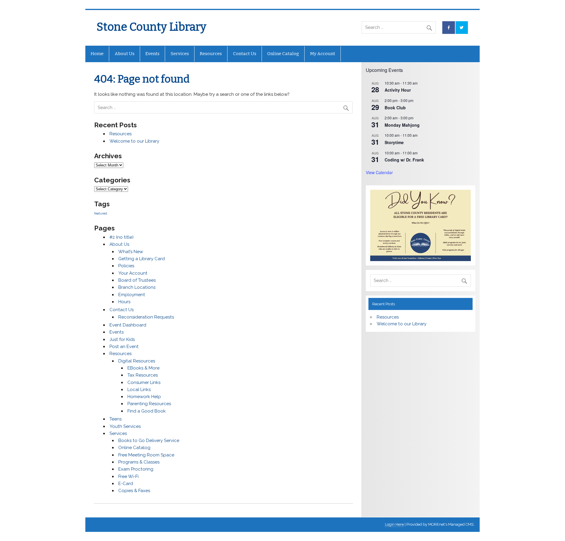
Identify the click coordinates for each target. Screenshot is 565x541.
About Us (124, 53)
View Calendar (379, 172)
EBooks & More (143, 368)
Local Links (139, 389)
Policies (126, 265)
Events (152, 53)
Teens (115, 419)
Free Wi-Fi (128, 476)
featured (100, 213)
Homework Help (144, 396)
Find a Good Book (146, 411)
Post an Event (124, 346)
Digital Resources (136, 361)
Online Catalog (283, 53)
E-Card (125, 483)
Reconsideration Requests (146, 317)
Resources (211, 53)
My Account (322, 53)
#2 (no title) (121, 237)
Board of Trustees (137, 280)
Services (180, 53)
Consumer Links (143, 382)
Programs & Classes (138, 462)
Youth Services (125, 426)
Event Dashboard (127, 325)
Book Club (395, 107)
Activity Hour (398, 90)
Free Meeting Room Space (146, 455)
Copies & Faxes (134, 490)
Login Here (394, 524)
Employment (131, 294)
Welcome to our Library (134, 141)
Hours (124, 301)
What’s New (130, 251)
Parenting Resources (149, 403)
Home (97, 53)
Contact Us (244, 53)
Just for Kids (122, 339)
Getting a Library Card (141, 258)
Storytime (394, 142)
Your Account (132, 273)
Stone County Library (151, 27)
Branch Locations (136, 287)
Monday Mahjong (402, 125)
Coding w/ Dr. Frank (404, 160)
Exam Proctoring (135, 469)
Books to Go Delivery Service (148, 440)
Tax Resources (142, 375)
